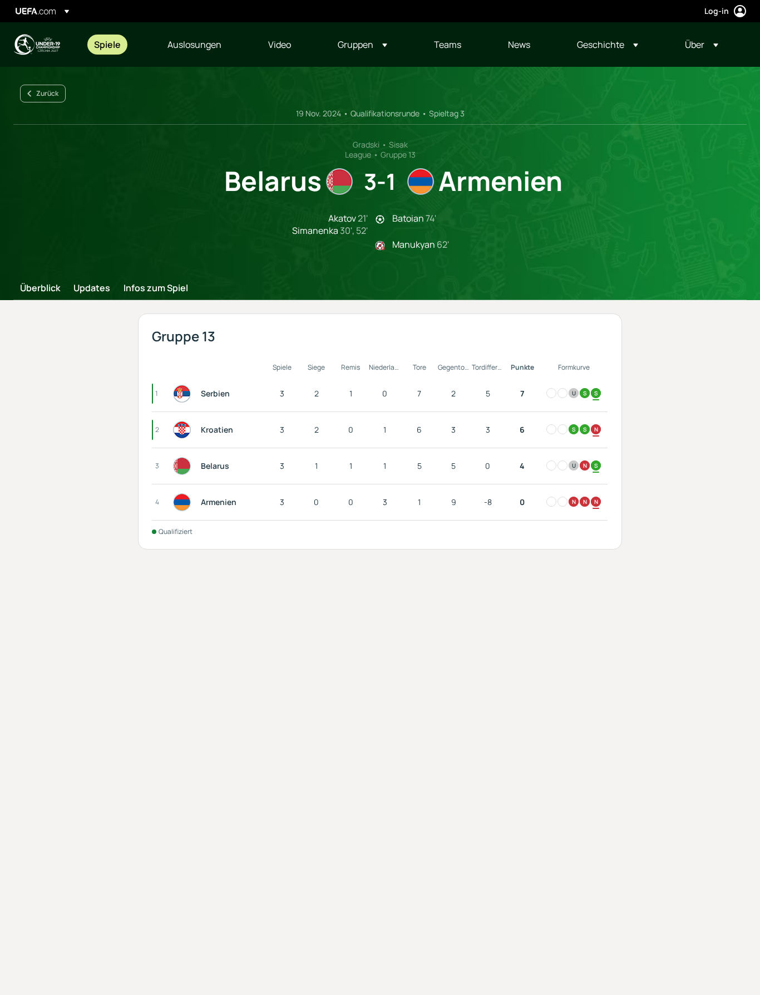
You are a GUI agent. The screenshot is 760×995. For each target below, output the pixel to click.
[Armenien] (184, 502)
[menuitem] (117, 44)
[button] (362, 44)
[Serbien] (184, 394)
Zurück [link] (47, 93)
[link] (107, 44)
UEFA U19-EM (36, 44)
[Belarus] (184, 466)
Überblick (40, 288)
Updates (91, 288)
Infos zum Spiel (156, 288)
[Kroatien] (184, 430)
